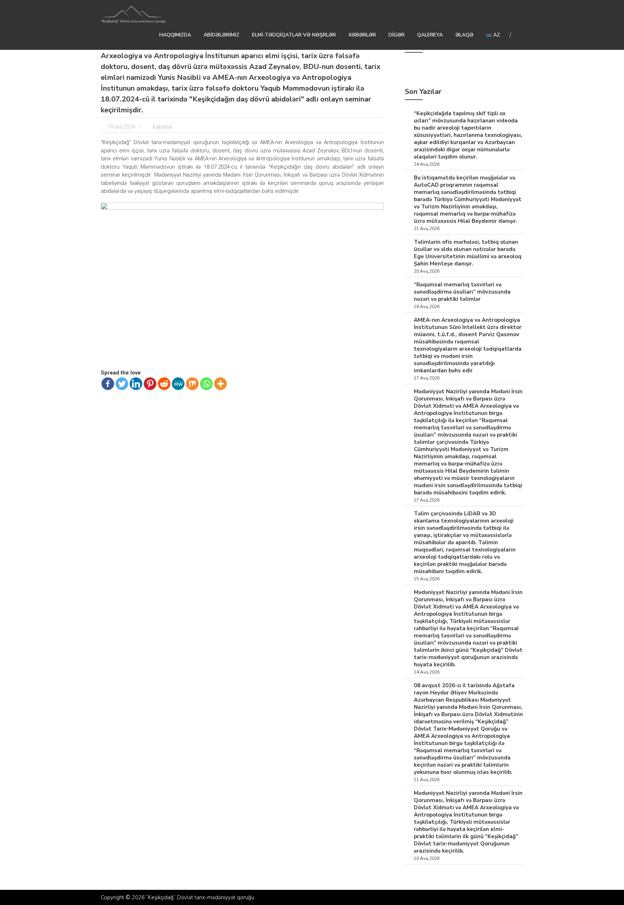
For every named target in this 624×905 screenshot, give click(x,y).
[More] (220, 383)
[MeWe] (178, 383)
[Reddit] (164, 383)
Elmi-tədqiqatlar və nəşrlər (294, 34)
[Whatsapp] (206, 383)
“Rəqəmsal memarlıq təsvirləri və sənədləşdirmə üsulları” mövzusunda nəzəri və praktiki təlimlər (462, 292)
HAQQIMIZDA (175, 34)
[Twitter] (122, 383)
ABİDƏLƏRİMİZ (221, 34)
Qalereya (430, 34)
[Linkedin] (136, 383)
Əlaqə (464, 34)
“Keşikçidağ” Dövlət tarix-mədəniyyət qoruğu (200, 897)
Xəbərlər (362, 34)
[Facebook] (107, 383)
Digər (396, 34)
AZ (496, 34)
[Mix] (192, 383)
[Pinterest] (150, 383)
